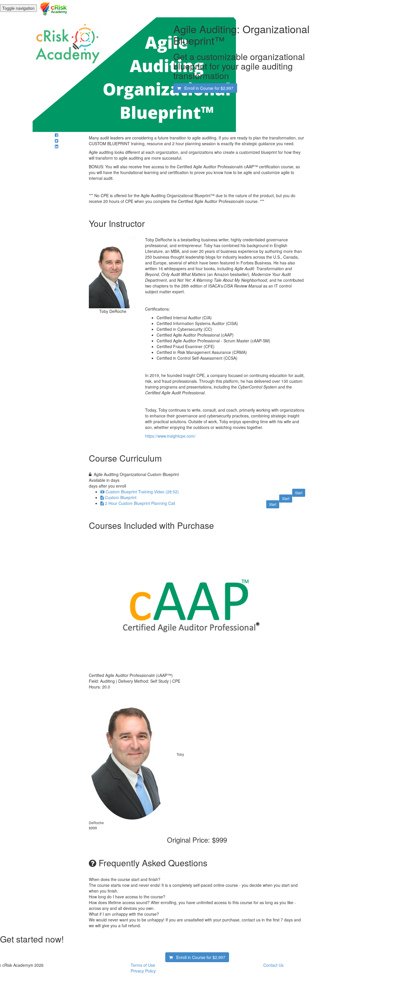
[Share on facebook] (56, 135)
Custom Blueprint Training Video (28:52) (142, 491)
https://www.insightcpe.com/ (170, 436)
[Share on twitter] (56, 140)
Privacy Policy (143, 971)
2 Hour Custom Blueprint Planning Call (140, 503)
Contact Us (273, 965)
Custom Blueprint (120, 497)
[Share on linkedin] (56, 146)
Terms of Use (143, 965)
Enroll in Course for (207, 88)
